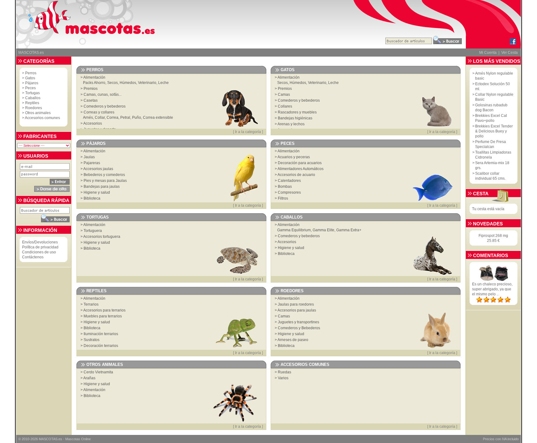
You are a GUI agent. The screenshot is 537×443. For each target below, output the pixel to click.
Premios (91, 88)
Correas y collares (99, 112)
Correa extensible (158, 117)
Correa (112, 117)
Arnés (88, 117)
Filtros (283, 198)
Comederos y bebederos (105, 106)
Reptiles (32, 103)
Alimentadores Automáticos (301, 169)
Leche (163, 83)
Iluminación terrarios (101, 334)
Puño (136, 117)
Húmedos (128, 83)
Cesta (481, 193)
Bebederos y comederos (104, 175)
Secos (112, 83)
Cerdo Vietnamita (98, 372)
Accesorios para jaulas (297, 310)
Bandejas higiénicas (295, 118)
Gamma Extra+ (348, 230)
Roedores (33, 108)
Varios (283, 378)
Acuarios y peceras (294, 157)
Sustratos (91, 340)
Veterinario (147, 83)
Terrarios (91, 304)
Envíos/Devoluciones (40, 242)
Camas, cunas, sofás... (103, 94)
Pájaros (31, 83)
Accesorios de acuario (296, 175)
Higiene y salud (97, 192)
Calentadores (289, 180)
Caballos (32, 98)
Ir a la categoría (248, 132)
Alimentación (94, 77)
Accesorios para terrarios (104, 310)
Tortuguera (93, 230)
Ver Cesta (509, 52)
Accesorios (92, 123)
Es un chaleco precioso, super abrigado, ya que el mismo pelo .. (492, 289)
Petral (125, 117)
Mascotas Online (78, 439)
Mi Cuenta (488, 52)
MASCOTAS (48, 439)
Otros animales (38, 113)
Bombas (285, 186)
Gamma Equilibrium (294, 230)
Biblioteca (92, 198)
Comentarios (490, 255)
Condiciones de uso (39, 252)
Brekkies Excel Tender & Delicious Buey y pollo (494, 131)
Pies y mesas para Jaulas (105, 180)
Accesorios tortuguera (101, 236)
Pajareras (92, 163)
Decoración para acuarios (300, 163)
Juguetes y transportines (298, 322)
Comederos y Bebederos (299, 328)
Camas (284, 94)
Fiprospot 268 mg (493, 235)
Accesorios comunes (42, 118)
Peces (30, 88)
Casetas (91, 100)
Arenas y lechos (291, 124)
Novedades (488, 223)
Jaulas (89, 157)
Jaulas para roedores (296, 304)
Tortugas (32, 93)
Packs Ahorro (94, 83)
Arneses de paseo (293, 340)
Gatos (30, 78)
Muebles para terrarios (103, 316)
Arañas (89, 378)
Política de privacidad (40, 247)
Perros (30, 73)
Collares (285, 106)
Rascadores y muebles (297, 112)
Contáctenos (33, 257)
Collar (100, 117)
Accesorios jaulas (98, 169)
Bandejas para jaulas (102, 186)
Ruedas (284, 372)
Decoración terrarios (101, 346)
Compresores (289, 192)
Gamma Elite (323, 230)
